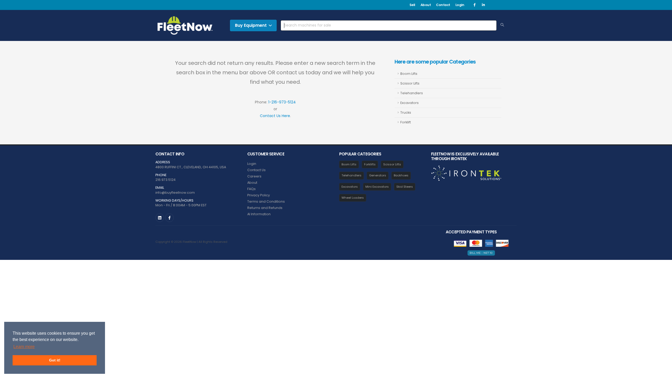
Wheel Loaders (353, 198)
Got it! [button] (54, 360)
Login (459, 5)
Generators (377, 175)
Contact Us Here (275, 115)
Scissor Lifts (409, 83)
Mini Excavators (377, 187)
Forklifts (370, 164)
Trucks (405, 112)
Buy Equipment (251, 25)
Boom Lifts (408, 73)
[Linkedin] (483, 5)
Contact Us (256, 170)
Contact (443, 5)
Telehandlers (411, 93)
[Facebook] (474, 5)
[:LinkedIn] (159, 217)
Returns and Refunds (264, 208)
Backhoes (401, 175)
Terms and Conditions (266, 201)
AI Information (259, 214)
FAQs (251, 189)
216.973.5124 (165, 179)
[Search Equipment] (502, 25)
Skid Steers (404, 187)
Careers (254, 176)
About (426, 5)
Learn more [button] (24, 346)
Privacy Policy (258, 195)
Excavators (409, 103)
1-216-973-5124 (282, 102)
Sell (412, 5)
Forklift (405, 122)
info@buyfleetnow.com (175, 192)
